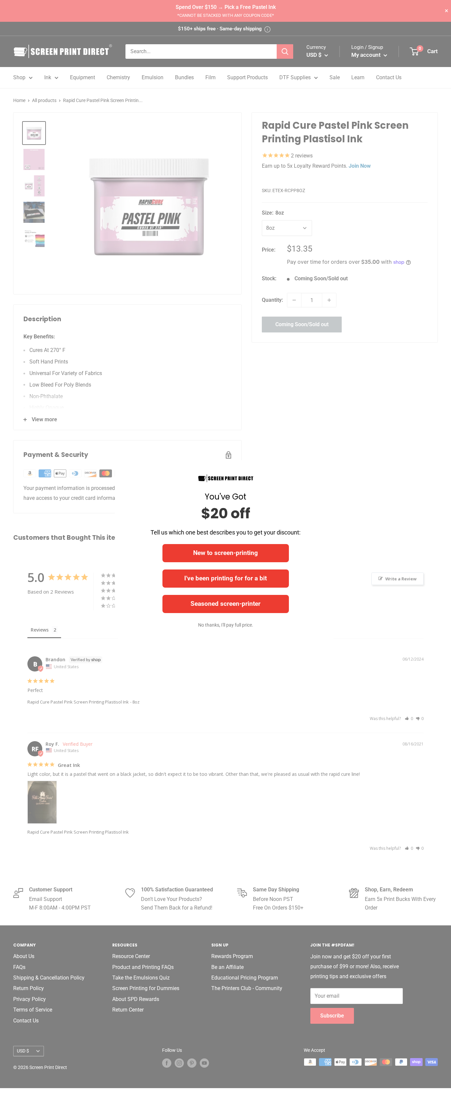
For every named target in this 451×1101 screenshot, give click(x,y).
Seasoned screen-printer (225, 603)
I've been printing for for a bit (225, 578)
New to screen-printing (225, 553)
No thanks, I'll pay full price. (225, 625)
